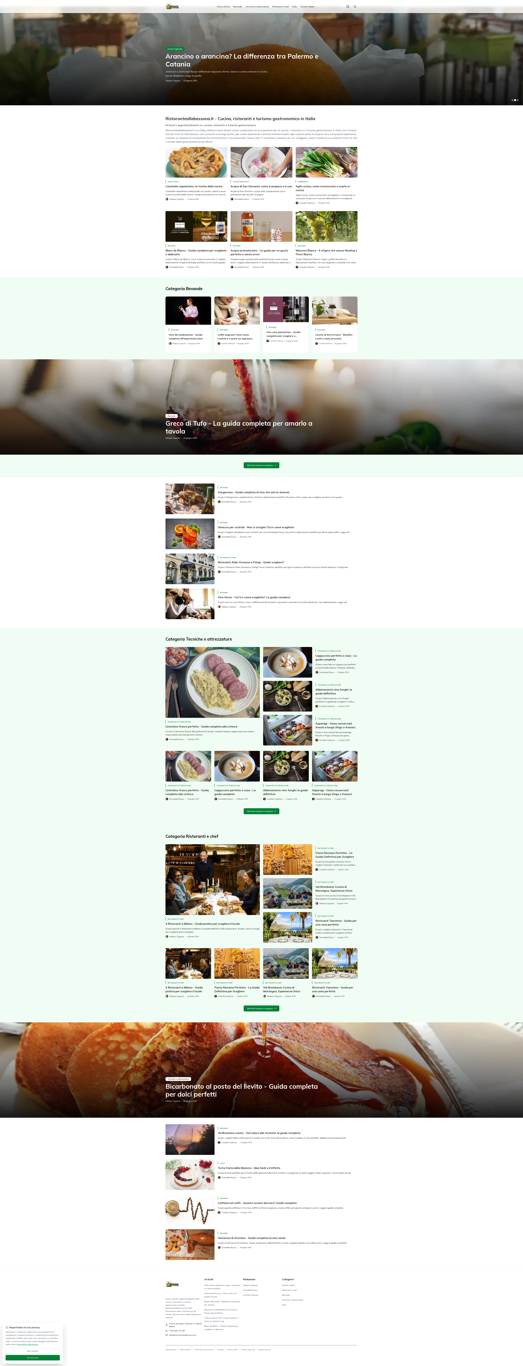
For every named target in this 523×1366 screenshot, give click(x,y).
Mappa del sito (265, 1350)
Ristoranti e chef (280, 6)
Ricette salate (307, 6)
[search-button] (347, 6)
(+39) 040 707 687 (177, 1330)
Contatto (220, 1350)
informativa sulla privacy (27, 1344)
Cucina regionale (241, 182)
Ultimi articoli (223, 6)
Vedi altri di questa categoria (260, 465)
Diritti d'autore (185, 1350)
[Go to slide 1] (512, 100)
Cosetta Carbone (173, 80)
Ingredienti (303, 182)
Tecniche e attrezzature (257, 6)
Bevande (237, 6)
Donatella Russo (250, 1290)
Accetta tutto (33, 1357)
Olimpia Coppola (172, 438)
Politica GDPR (232, 1350)
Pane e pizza (173, 49)
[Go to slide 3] (518, 100)
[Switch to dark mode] (355, 6)
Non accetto (32, 1351)
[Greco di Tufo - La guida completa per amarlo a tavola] (261, 407)
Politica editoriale (248, 1350)
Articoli (208, 1279)
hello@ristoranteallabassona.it (182, 1335)
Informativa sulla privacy (204, 1350)
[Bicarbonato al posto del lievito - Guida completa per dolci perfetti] (261, 1070)
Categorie (288, 1279)
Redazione (249, 1279)
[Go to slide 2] (515, 100)
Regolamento (171, 1350)
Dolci (294, 6)
